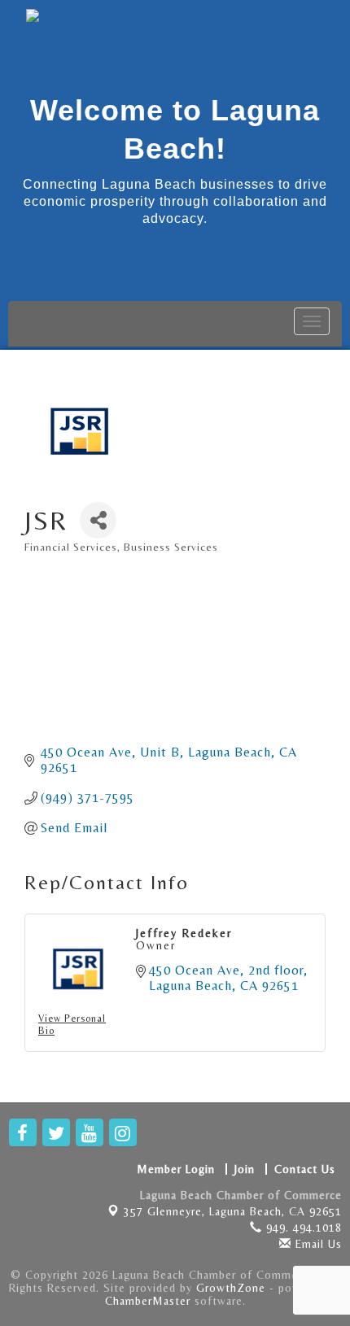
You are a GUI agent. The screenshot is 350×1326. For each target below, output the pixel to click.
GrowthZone (230, 1287)
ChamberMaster (147, 1300)
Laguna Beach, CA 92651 (233, 1211)
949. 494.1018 (302, 1227)
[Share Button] (98, 520)
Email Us (316, 1243)
